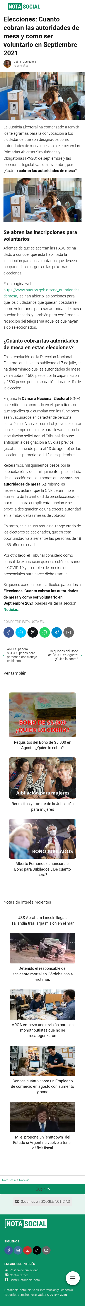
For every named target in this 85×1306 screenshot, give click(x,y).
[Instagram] (18, 1250)
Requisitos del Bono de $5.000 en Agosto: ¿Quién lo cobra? (63, 655)
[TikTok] (37, 1250)
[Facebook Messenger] (20, 632)
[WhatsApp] (44, 632)
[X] (32, 632)
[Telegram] (56, 632)
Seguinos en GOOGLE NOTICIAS (45, 1201)
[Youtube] (27, 1250)
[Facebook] (8, 632)
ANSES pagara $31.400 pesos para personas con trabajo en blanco (22, 655)
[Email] (68, 632)
